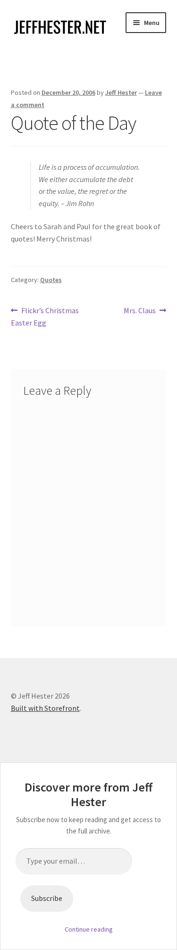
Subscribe (46, 898)
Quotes (51, 279)
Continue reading (89, 929)
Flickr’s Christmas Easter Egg (45, 316)
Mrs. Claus (140, 311)
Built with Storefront (45, 708)
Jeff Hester (121, 92)
